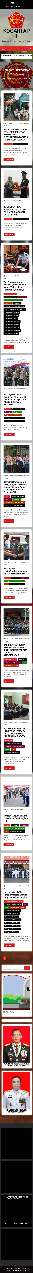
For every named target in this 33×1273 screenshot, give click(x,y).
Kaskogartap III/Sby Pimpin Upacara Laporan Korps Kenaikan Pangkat (16, 895)
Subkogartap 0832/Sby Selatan (12, 330)
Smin (6, 309)
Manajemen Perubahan (10, 294)
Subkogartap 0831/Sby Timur (12, 327)
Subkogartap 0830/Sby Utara (12, 324)
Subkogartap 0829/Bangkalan (12, 321)
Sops (6, 421)
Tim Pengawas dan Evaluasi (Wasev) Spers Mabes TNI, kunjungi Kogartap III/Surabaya (15, 286)
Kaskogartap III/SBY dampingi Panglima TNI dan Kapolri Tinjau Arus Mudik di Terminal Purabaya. (15, 399)
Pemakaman (23, 297)
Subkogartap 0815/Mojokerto (12, 312)
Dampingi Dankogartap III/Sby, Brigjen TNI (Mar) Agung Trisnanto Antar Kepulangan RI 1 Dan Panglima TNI (15, 487)
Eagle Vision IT (22, 1270)
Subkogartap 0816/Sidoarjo (20, 144)
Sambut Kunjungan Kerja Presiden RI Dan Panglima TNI (16, 818)
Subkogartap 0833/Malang (11, 333)
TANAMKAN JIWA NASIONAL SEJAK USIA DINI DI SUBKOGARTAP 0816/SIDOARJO (15, 211)
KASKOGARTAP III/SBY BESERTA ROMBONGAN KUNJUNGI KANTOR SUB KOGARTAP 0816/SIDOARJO (15, 650)
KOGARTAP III (16, 33)
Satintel (7, 749)
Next (26, 958)
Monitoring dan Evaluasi (11, 297)
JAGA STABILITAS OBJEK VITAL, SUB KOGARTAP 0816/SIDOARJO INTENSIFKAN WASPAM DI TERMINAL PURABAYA (16, 134)
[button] (31, 48)
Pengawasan (17, 303)
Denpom (7, 408)
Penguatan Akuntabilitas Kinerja (13, 415)
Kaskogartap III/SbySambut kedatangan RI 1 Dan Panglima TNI (16, 571)
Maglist (8, 1270)
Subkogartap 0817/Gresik (11, 318)
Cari (27, 968)
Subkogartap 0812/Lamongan (17, 309)
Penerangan (8, 144)
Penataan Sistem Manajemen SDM (13, 300)
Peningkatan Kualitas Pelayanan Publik (14, 306)
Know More (8, 159)
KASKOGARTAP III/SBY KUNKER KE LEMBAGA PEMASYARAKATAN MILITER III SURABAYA (14, 732)
